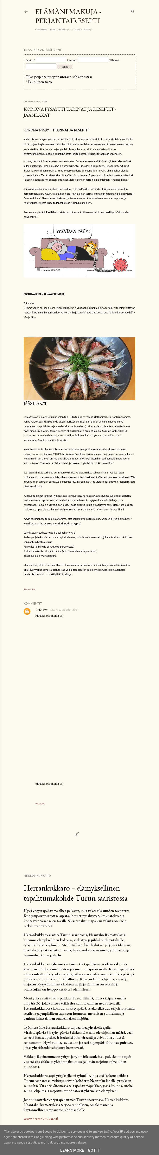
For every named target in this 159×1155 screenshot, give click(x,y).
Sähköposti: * (114, 60)
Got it (94, 1150)
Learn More (72, 1150)
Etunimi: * (30, 60)
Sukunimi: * (72, 60)
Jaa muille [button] (29, 589)
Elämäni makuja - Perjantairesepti (68, 16)
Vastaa (40, 803)
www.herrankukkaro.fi (41, 1118)
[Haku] (133, 11)
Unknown (41, 610)
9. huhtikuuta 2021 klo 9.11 (64, 609)
